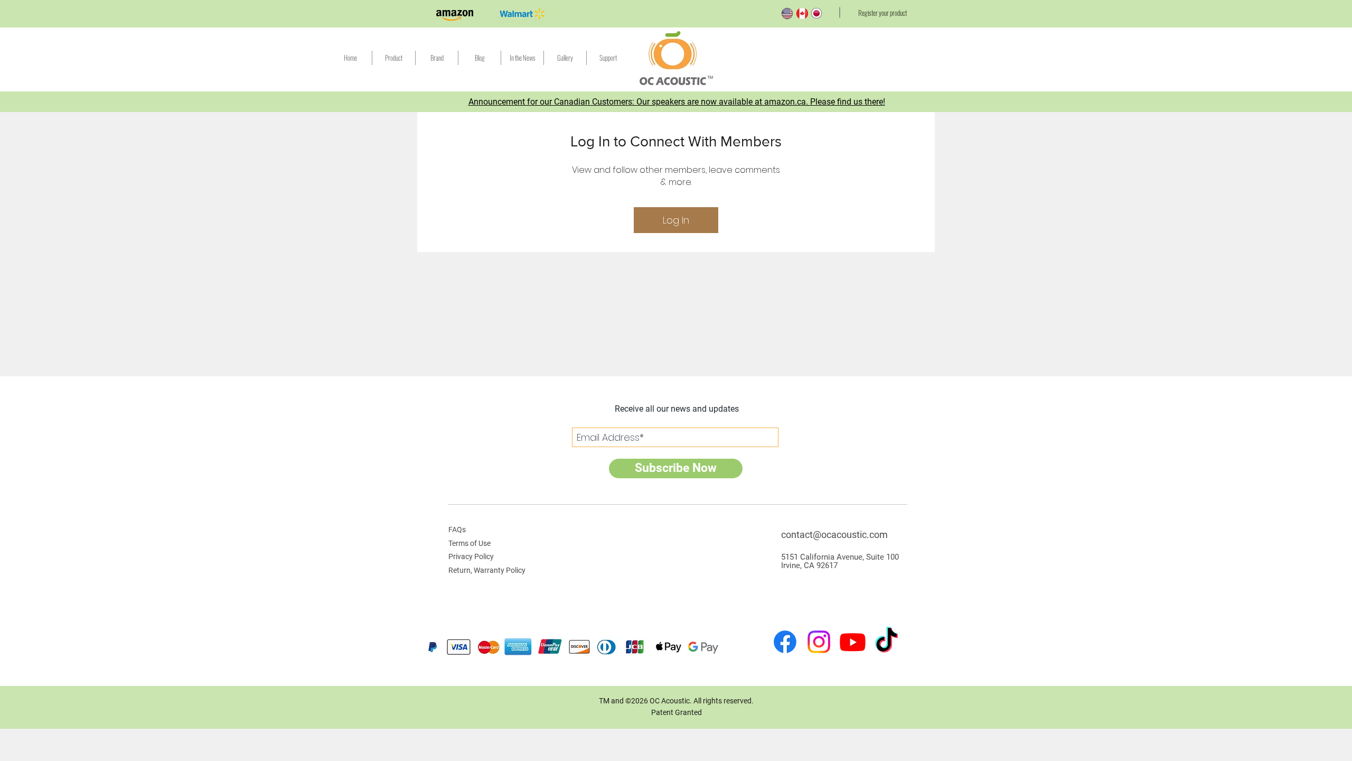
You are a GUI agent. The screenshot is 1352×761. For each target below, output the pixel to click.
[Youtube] (853, 642)
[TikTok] (886, 642)
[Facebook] (785, 642)
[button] (608, 58)
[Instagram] (819, 642)
